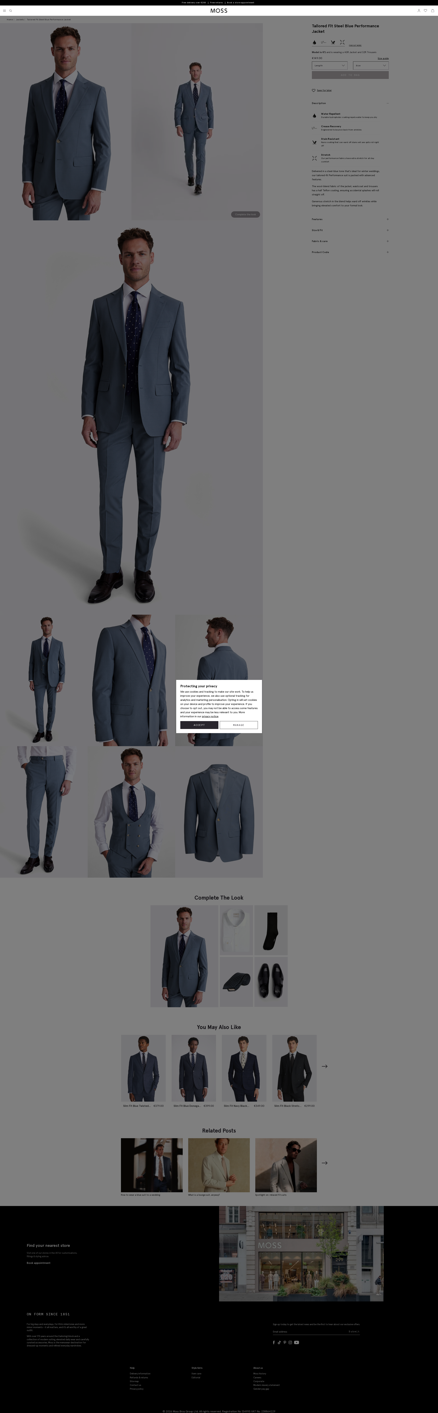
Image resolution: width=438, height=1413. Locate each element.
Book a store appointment (240, 3)
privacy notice (210, 716)
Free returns (216, 2)
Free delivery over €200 (194, 2)
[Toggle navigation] (4, 11)
